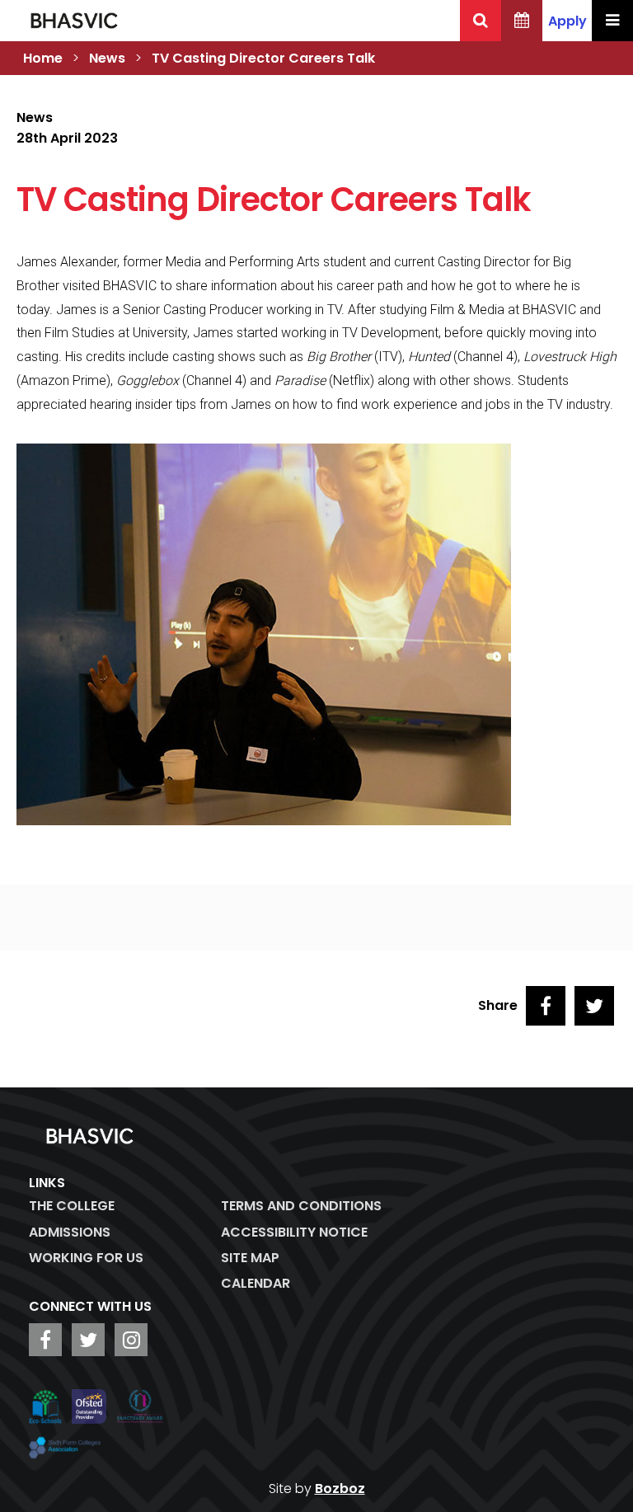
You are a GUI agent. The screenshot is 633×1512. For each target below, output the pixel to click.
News (107, 58)
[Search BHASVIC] (480, 20)
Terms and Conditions (301, 1205)
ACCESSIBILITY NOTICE (294, 1232)
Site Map (250, 1257)
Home (43, 58)
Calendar (255, 1283)
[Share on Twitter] (594, 1006)
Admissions (69, 1232)
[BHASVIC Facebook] (45, 1339)
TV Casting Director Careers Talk (263, 58)
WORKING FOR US (86, 1257)
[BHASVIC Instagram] (131, 1339)
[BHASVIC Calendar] (521, 20)
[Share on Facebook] (545, 1006)
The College (72, 1205)
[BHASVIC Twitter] (88, 1339)
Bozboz (340, 1488)
